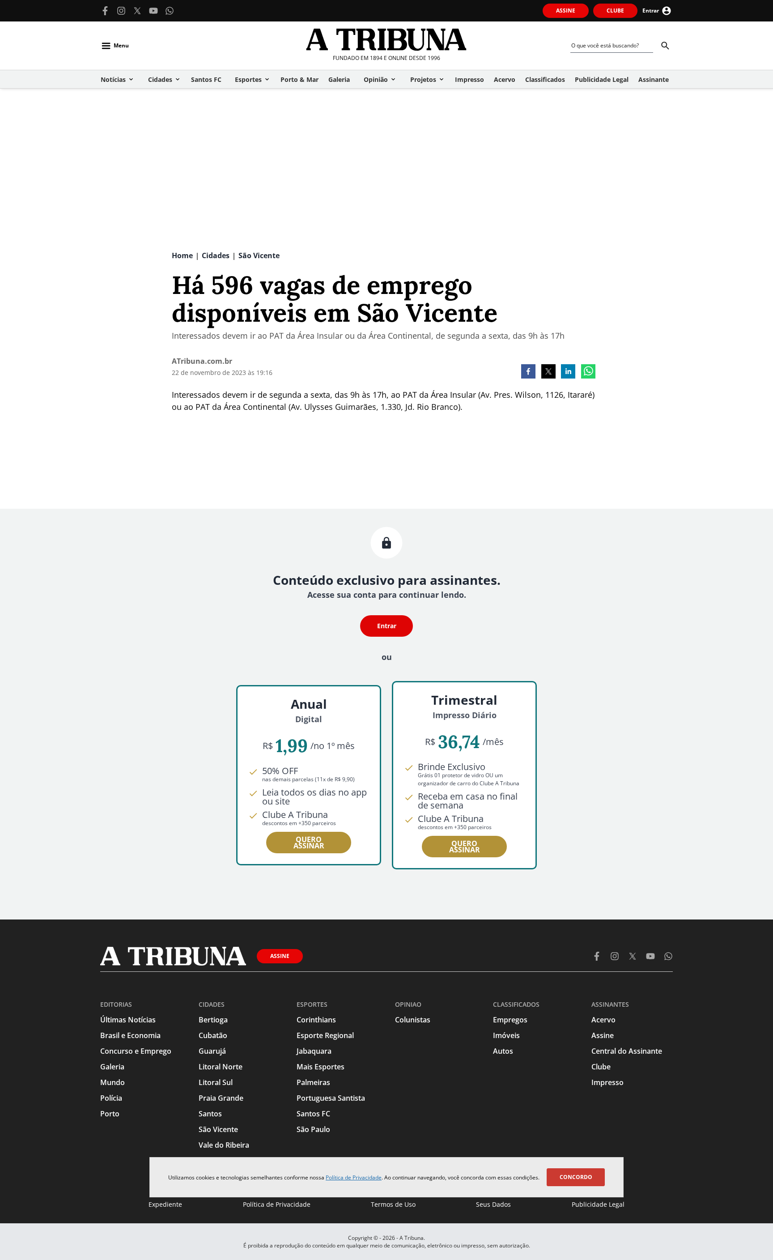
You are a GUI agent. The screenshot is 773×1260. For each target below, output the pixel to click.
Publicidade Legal (598, 1204)
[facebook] (528, 372)
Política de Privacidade (354, 1177)
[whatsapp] (588, 372)
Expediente (165, 1204)
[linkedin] (568, 372)
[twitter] (548, 372)
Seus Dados (493, 1204)
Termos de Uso (393, 1204)
